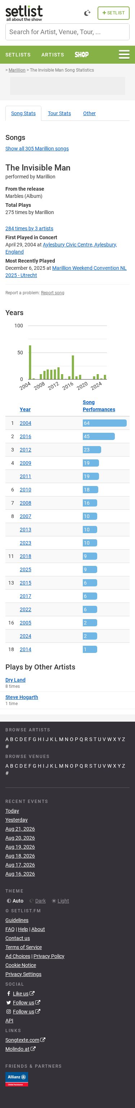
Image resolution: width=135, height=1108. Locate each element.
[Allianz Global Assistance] (16, 1079)
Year (25, 409)
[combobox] (67, 31)
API (9, 1020)
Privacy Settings (23, 974)
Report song (52, 292)
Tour (59, 113)
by (29, 228)
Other (89, 113)
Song (23, 113)
